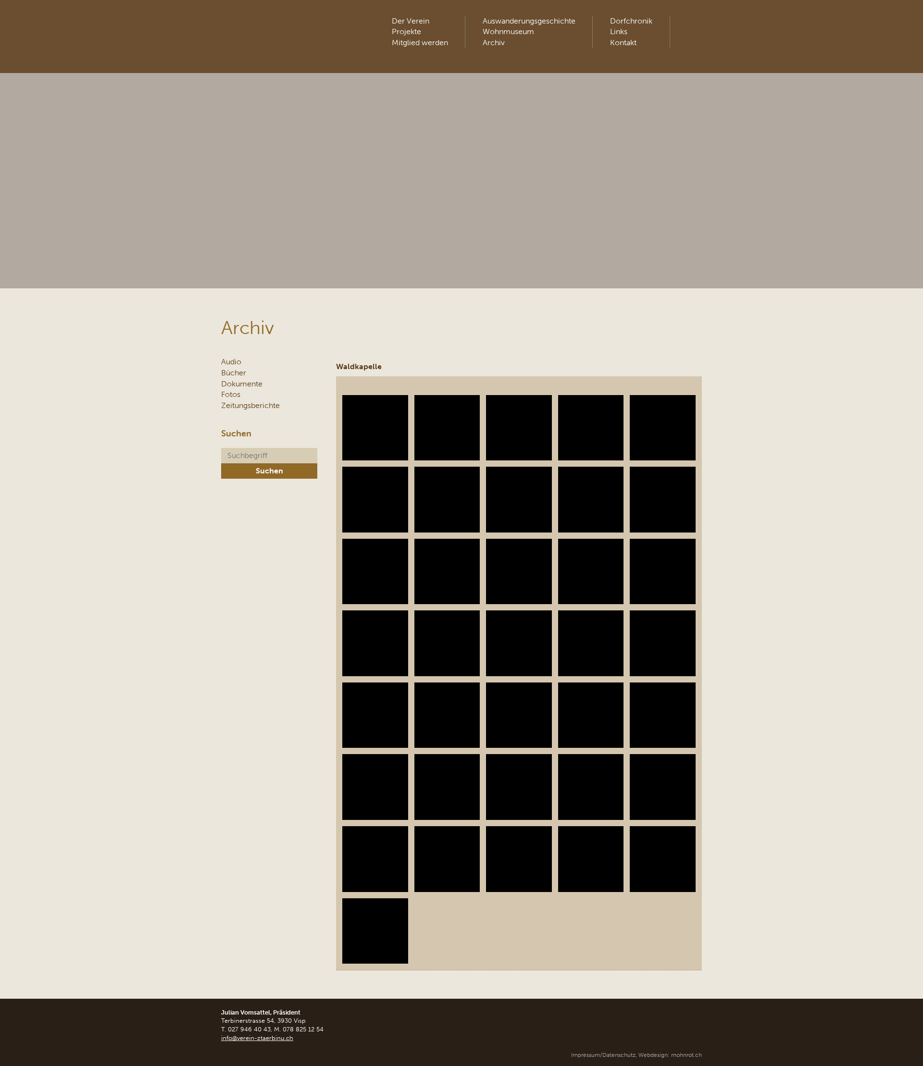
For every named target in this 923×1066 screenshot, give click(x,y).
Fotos (230, 394)
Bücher (233, 372)
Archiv (494, 42)
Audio (231, 361)
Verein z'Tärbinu (293, 26)
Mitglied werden (420, 42)
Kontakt (623, 42)
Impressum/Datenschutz (603, 1055)
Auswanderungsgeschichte (529, 20)
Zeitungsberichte (250, 405)
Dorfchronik (631, 20)
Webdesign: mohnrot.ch (670, 1055)
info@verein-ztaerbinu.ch (257, 1037)
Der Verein (410, 20)
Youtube (694, 24)
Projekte (406, 31)
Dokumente (241, 383)
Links (618, 31)
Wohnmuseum (508, 31)
